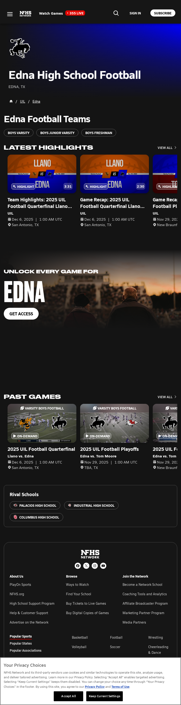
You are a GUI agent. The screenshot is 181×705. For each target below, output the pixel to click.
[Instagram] (95, 566)
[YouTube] (103, 566)
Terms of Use (120, 686)
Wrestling (155, 637)
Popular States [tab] (21, 643)
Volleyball (79, 647)
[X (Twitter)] (86, 566)
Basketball (80, 637)
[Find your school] (116, 13)
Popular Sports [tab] (21, 636)
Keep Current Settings (104, 696)
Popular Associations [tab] (25, 650)
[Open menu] (10, 14)
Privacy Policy (95, 686)
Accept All (68, 696)
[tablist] (33, 643)
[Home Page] (11, 101)
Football (116, 637)
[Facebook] (78, 566)
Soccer (115, 647)
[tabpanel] (121, 649)
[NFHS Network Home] (26, 14)
